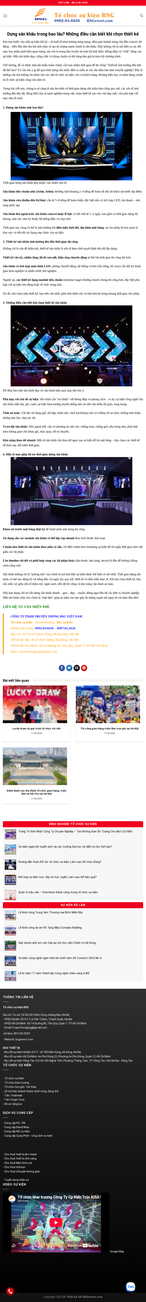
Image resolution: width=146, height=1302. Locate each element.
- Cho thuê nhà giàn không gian (21, 1171)
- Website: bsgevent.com (18, 1039)
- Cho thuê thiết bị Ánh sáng (19, 1158)
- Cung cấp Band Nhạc (16, 1127)
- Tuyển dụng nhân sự (16, 1179)
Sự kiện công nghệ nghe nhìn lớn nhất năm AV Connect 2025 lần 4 (59, 958)
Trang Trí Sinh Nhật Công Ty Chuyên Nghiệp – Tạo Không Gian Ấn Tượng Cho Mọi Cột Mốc (75, 831)
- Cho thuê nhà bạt (14, 1167)
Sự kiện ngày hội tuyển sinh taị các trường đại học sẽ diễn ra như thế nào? (65, 846)
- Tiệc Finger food (13, 1099)
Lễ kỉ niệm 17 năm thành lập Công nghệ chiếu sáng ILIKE (54, 973)
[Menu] (5, 15)
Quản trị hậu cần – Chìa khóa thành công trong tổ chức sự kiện (58, 892)
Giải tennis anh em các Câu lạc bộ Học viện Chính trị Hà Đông (57, 943)
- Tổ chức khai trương (16, 1082)
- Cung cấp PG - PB (14, 1122)
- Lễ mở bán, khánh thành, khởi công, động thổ (31, 1091)
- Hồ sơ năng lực (12, 1103)
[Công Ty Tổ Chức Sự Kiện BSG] (73, 16)
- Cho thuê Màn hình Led (17, 1162)
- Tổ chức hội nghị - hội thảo (19, 1086)
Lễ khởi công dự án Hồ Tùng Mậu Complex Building (50, 927)
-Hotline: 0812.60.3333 (16, 1033)
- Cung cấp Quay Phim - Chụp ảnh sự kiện (27, 1135)
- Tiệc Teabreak (12, 1095)
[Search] (141, 15)
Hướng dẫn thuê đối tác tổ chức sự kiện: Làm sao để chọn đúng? (59, 862)
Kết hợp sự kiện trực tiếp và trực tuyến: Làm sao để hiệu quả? (57, 877)
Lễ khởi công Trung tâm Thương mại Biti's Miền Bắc (50, 912)
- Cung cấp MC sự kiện (16, 1131)
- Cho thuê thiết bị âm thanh (20, 1154)
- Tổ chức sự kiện (13, 1078)
